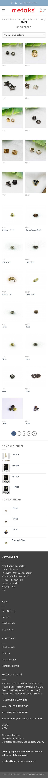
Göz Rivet (6, 262)
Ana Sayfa (8, 19)
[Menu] (3, 10)
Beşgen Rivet (8, 230)
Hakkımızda (8, 623)
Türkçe (43, 9)
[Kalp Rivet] (35, 247)
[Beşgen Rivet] (12, 214)
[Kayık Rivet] (35, 279)
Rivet (4, 327)
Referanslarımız (10, 666)
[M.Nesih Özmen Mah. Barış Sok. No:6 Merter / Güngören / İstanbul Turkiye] (12, 3)
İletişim (6, 617)
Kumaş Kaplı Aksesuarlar (15, 576)
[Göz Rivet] (12, 247)
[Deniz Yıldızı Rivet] (35, 214)
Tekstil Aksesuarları (30, 19)
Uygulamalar (9, 659)
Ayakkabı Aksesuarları (14, 566)
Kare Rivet (6, 294)
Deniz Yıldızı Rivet (33, 230)
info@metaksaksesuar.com (26, 718)
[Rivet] (12, 311)
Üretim (6, 653)
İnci (4, 590)
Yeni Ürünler (9, 611)
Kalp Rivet (29, 262)
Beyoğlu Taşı (9, 586)
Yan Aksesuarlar (10, 583)
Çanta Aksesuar (10, 569)
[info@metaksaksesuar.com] (16, 3)
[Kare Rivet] (12, 279)
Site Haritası (8, 629)
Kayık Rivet (30, 294)
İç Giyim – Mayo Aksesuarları (17, 573)
